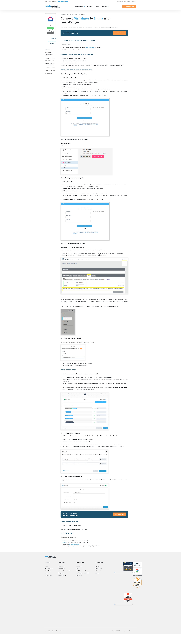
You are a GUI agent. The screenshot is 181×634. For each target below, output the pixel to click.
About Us (47, 566)
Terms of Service (48, 568)
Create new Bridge (90, 47)
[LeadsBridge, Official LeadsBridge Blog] (52, 6)
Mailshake (65, 541)
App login (97, 566)
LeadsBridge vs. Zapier (82, 571)
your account (76, 546)
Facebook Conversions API (64, 571)
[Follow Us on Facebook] (45, 631)
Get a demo (79, 566)
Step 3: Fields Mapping (50, 68)
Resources (104, 6)
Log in (128, 1)
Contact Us (133, 1)
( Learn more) (102, 255)
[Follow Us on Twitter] (60, 631)
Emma (64, 542)
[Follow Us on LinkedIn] (52, 631)
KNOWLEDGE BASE (74, 544)
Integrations (89, 6)
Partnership (79, 575)
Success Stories (48, 575)
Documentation (52, 41)
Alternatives (53, 43)
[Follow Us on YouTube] (56, 631)
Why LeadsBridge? (79, 6)
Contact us (97, 573)
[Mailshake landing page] (50, 18)
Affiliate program (98, 568)
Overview (53, 38)
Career (46, 573)
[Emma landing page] (50, 30)
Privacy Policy (48, 571)
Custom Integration (62, 575)
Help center (97, 571)
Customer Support (121, 1)
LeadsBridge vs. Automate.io (83, 573)
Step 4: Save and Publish (50, 70)
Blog (77, 568)
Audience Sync (61, 568)
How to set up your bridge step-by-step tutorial (49, 54)
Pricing (97, 6)
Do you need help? (49, 73)
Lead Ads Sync (61, 566)
